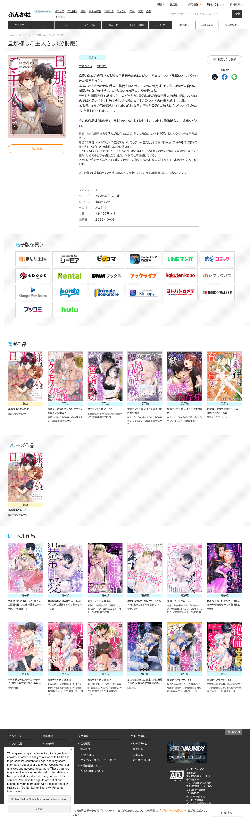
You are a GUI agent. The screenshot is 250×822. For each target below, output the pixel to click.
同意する (226, 812)
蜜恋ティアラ (103, 202)
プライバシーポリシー (173, 810)
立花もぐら (85, 66)
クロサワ (102, 66)
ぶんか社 (100, 207)
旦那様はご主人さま (107, 195)
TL (97, 190)
